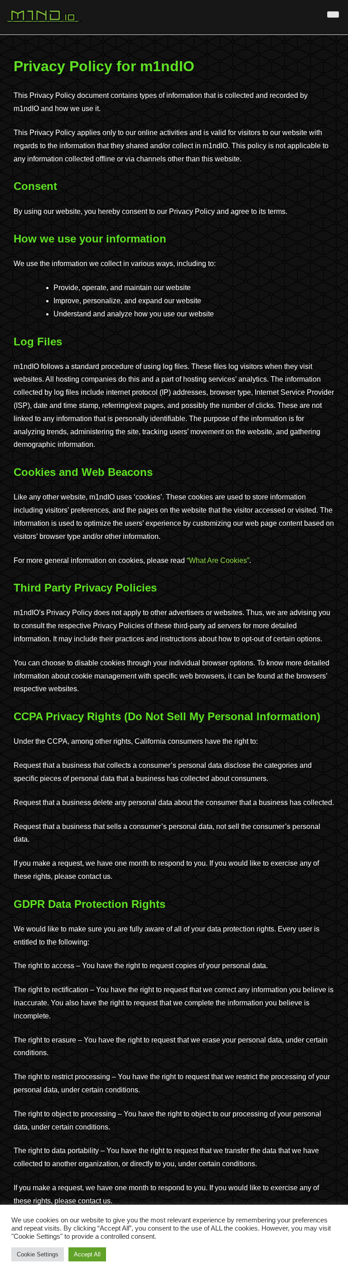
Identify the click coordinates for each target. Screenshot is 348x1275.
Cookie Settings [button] (37, 1254)
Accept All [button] (87, 1254)
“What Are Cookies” (218, 560)
